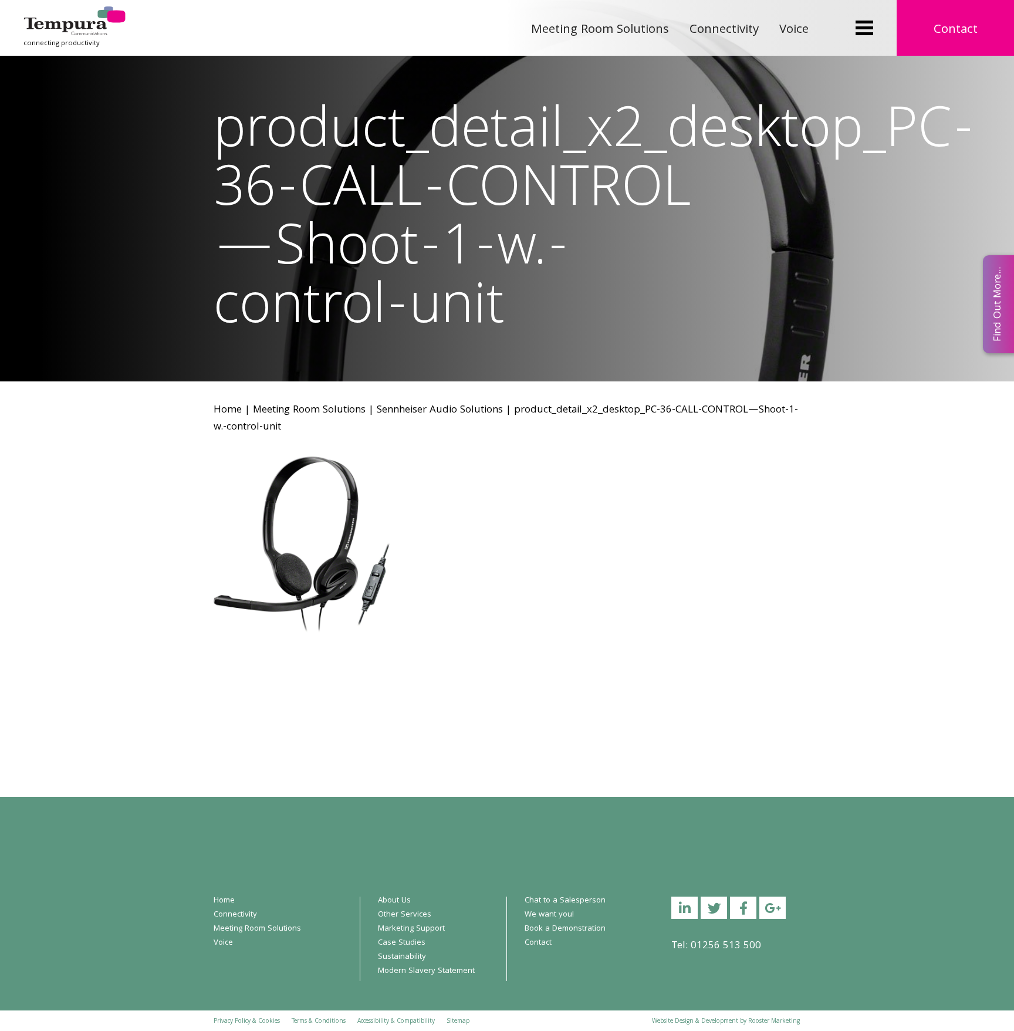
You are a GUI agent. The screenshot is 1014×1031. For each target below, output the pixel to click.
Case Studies (401, 943)
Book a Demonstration (565, 928)
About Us (394, 900)
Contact (956, 30)
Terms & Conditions (319, 1021)
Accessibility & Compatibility (396, 1021)
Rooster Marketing (774, 1021)
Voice (794, 30)
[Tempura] (74, 14)
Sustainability (402, 957)
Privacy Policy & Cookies (247, 1021)
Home (228, 410)
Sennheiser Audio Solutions (440, 410)
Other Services (404, 914)
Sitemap (458, 1021)
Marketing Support (411, 928)
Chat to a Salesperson (565, 900)
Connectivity (724, 30)
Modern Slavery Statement (426, 971)
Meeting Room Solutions (600, 30)
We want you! (549, 914)
